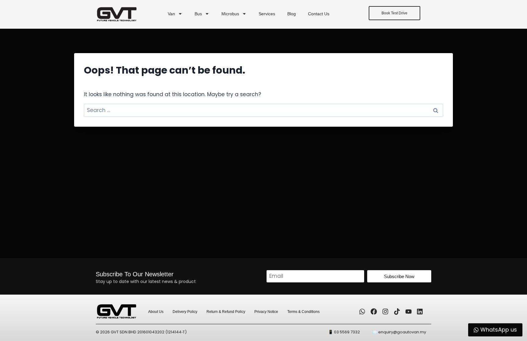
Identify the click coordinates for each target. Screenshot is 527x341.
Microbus (230, 13)
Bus (198, 13)
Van (171, 13)
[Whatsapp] (362, 311)
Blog (291, 13)
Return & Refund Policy (225, 312)
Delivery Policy (185, 312)
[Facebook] (374, 311)
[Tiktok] (397, 311)
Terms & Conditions (303, 312)
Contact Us (318, 13)
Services (267, 13)
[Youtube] (408, 311)
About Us (155, 312)
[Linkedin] (420, 311)
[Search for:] (263, 110)
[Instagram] (385, 311)
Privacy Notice (266, 312)
